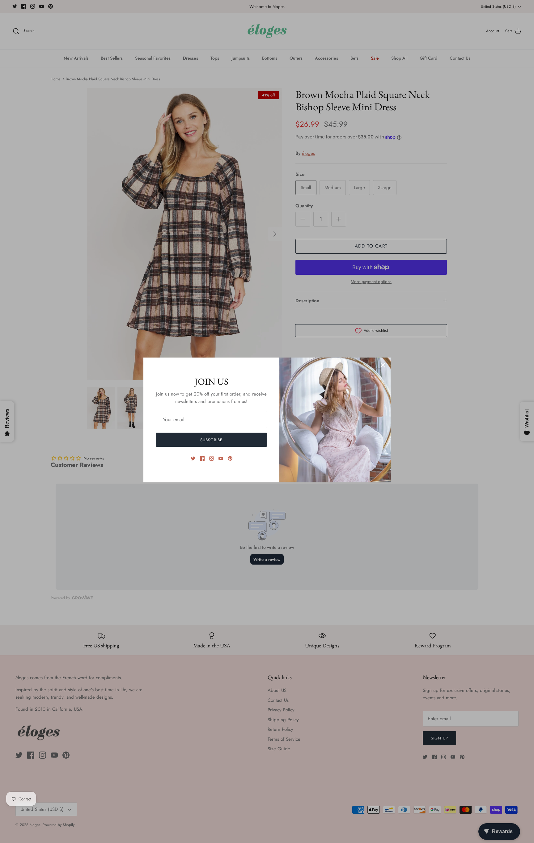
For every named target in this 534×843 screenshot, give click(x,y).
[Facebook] (202, 458)
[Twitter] (193, 458)
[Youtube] (220, 458)
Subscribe (211, 440)
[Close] (383, 365)
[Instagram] (211, 458)
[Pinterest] (230, 458)
